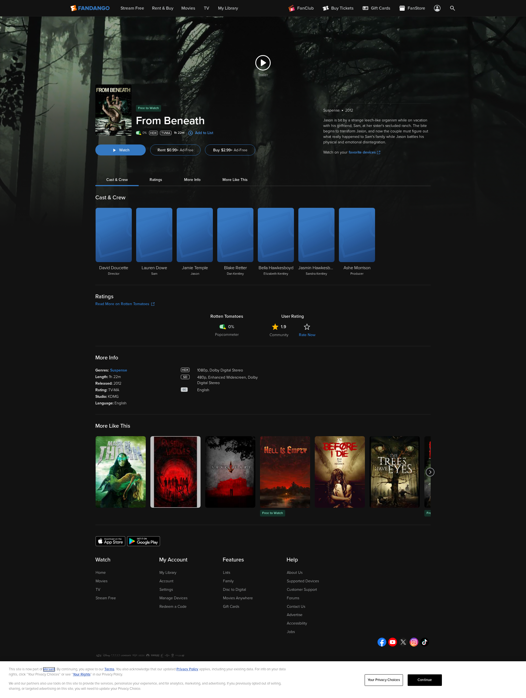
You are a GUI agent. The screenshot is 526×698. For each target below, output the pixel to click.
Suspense (118, 370)
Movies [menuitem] (188, 8)
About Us (294, 572)
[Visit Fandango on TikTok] (424, 642)
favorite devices (362, 152)
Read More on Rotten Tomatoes (122, 304)
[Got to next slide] (430, 472)
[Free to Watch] (285, 472)
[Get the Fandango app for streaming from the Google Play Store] (143, 541)
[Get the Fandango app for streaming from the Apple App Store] (110, 541)
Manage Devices (173, 598)
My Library (167, 572)
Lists (226, 572)
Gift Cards (231, 606)
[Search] (452, 8)
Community (279, 335)
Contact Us (296, 606)
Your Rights (81, 674)
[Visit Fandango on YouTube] (392, 642)
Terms (109, 669)
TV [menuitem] (206, 8)
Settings (166, 589)
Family (228, 581)
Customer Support (302, 589)
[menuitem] (376, 8)
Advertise (294, 614)
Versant (49, 669)
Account (166, 581)
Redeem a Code (173, 606)
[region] (263, 679)
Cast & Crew (117, 179)
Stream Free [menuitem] (132, 8)
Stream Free (106, 598)
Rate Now (307, 335)
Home (101, 572)
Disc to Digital (234, 589)
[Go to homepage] (90, 8)
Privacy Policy (187, 669)
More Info (192, 179)
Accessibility (297, 623)
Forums (293, 598)
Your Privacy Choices (384, 680)
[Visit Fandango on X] (403, 642)
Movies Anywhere (238, 598)
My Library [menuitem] (228, 8)
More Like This (235, 179)
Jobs (291, 631)
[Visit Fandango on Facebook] (382, 642)
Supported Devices (303, 581)
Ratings (156, 179)
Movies (101, 581)
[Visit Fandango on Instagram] (414, 642)
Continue (425, 680)
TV (98, 589)
